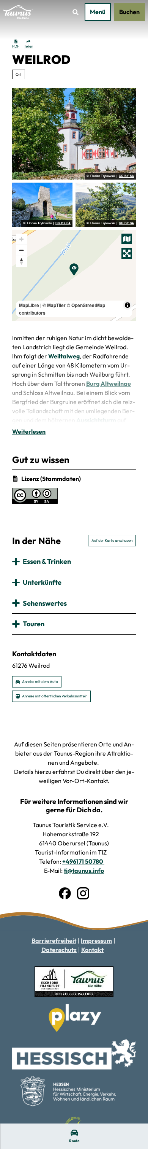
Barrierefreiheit (53, 940)
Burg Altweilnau (108, 383)
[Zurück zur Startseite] (18, 12)
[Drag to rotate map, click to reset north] (21, 261)
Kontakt (92, 949)
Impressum (96, 940)
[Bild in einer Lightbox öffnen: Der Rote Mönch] (106, 205)
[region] (74, 275)
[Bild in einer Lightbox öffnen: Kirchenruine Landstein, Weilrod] (42, 205)
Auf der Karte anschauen (111, 540)
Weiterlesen (29, 431)
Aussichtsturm (96, 420)
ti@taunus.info (84, 870)
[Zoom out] (21, 250)
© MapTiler (54, 305)
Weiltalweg (64, 356)
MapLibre (29, 305)
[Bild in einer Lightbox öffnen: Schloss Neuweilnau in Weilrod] (74, 134)
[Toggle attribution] (127, 305)
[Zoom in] (21, 239)
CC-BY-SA (126, 176)
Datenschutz (59, 949)
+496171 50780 (83, 861)
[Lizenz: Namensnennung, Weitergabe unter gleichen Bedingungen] (35, 501)
